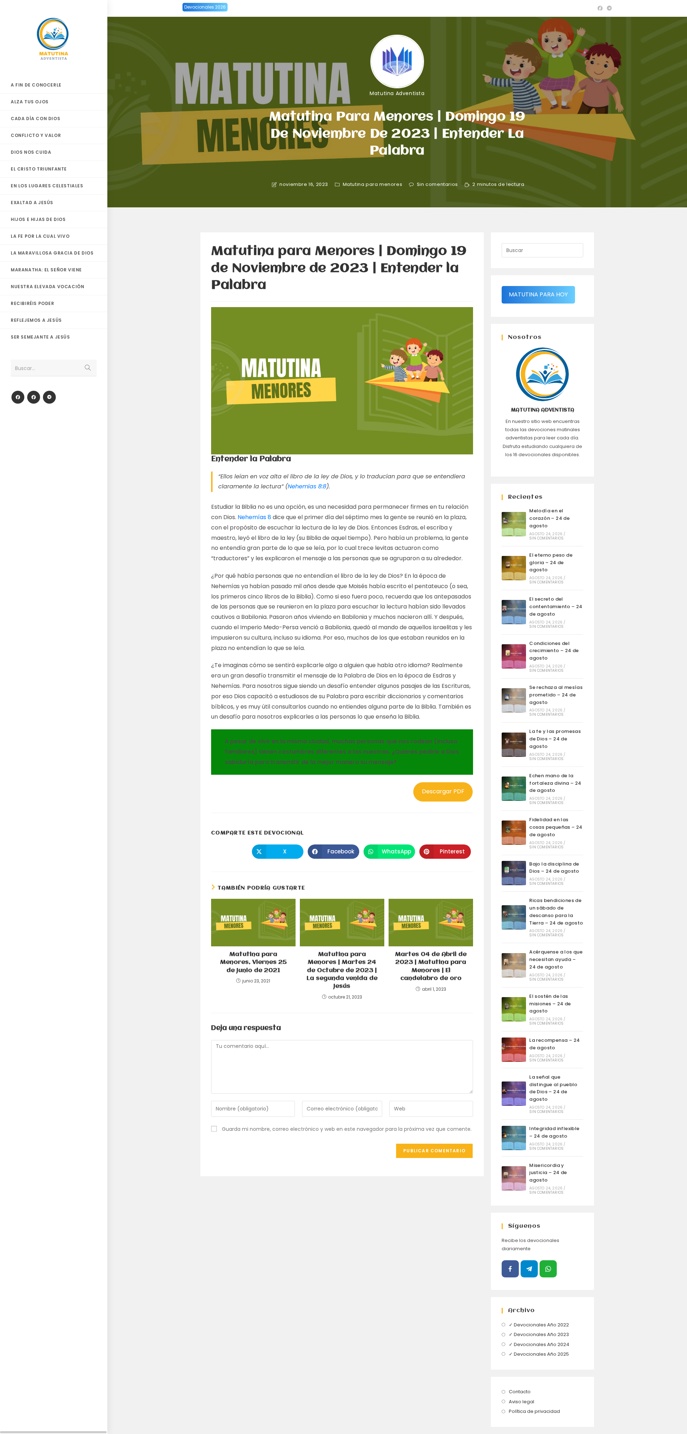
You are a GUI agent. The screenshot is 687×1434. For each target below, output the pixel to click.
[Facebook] (17, 397)
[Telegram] (49, 397)
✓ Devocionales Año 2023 (539, 1334)
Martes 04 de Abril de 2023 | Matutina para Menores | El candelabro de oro (431, 966)
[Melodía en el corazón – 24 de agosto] (514, 524)
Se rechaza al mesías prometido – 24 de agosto (556, 695)
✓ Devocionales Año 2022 (539, 1324)
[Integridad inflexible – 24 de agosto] (514, 1138)
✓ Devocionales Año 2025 (539, 1354)
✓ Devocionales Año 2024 (539, 1344)
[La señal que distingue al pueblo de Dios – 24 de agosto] (514, 1093)
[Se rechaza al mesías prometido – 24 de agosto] (514, 700)
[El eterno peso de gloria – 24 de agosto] (514, 568)
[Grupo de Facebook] (33, 397)
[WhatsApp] (548, 1268)
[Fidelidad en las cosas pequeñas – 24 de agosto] (514, 833)
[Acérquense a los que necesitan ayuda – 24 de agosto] (514, 965)
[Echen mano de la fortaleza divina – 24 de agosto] (514, 789)
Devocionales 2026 (205, 7)
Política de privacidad (534, 1411)
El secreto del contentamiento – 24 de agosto (556, 606)
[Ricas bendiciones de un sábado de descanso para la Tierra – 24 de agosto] (514, 917)
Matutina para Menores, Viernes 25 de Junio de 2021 (253, 962)
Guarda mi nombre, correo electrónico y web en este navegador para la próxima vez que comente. (347, 1129)
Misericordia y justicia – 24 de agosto (548, 1173)
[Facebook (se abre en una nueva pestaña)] (600, 8)
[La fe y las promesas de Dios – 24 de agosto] (514, 745)
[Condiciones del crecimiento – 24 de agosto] (514, 656)
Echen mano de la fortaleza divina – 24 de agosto (555, 783)
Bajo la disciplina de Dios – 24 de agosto (554, 868)
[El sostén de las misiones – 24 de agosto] (514, 1009)
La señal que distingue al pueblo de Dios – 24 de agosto (553, 1088)
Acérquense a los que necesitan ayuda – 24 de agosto (556, 959)
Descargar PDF (443, 791)
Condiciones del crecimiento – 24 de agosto (554, 651)
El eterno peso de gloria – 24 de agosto (550, 562)
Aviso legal (521, 1401)
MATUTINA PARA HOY (538, 294)
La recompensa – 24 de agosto (554, 1044)
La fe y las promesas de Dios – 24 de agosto (555, 739)
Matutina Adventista (397, 93)
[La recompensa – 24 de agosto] (514, 1050)
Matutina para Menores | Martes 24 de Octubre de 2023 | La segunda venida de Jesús (342, 970)
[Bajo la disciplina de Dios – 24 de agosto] (514, 873)
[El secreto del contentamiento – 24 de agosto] (514, 612)
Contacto (520, 1391)
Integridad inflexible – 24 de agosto (554, 1132)
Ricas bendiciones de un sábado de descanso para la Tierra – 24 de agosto (556, 911)
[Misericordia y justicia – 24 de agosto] (514, 1178)
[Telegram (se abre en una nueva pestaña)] (608, 8)
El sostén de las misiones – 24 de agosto (550, 1004)
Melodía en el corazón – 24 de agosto (549, 518)
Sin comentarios (437, 184)
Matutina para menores (373, 184)
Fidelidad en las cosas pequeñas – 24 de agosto (556, 827)
